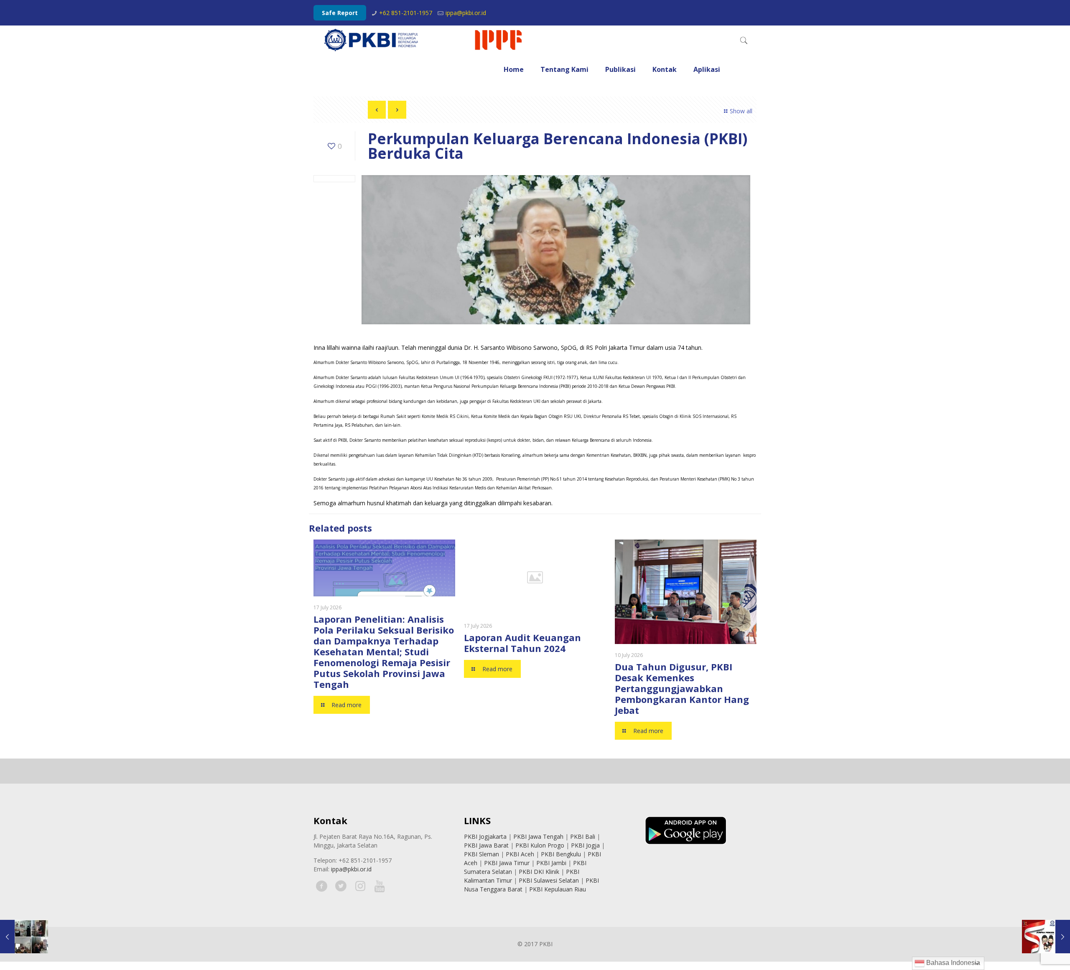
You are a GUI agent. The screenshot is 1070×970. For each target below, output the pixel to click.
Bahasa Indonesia (952, 962)
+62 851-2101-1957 (405, 13)
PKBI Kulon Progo (539, 845)
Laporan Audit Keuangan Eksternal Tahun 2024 (522, 642)
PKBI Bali (582, 836)
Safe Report (340, 13)
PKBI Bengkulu (561, 854)
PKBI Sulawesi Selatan (549, 880)
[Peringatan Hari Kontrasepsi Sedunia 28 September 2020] (24, 936)
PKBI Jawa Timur (507, 863)
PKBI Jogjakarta (485, 836)
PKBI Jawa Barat (486, 845)
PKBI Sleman (481, 854)
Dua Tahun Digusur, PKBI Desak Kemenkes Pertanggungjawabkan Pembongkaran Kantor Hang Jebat (682, 688)
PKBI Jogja (585, 845)
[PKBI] (424, 40)
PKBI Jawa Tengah (538, 836)
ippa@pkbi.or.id (466, 13)
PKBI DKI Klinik (539, 872)
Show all (741, 111)
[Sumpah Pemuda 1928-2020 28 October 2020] (1046, 936)
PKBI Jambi (551, 863)
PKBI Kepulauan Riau (557, 889)
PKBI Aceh (520, 854)
